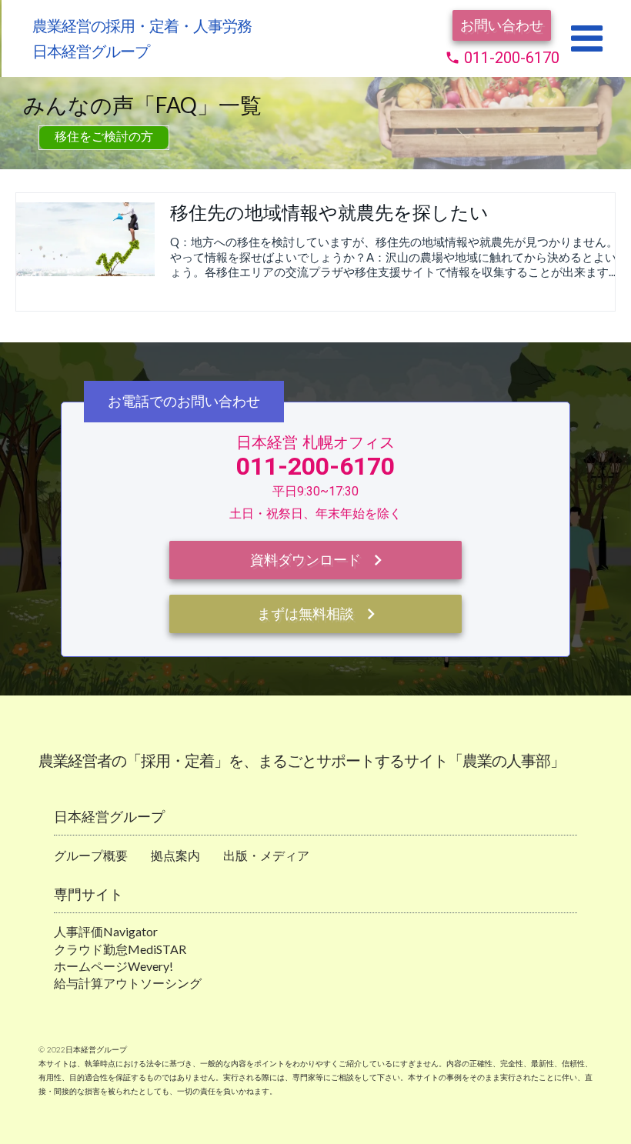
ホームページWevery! (113, 966)
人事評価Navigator (106, 931)
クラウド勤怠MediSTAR (120, 949)
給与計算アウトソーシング (128, 983)
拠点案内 (175, 855)
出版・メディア (266, 855)
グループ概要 (91, 855)
